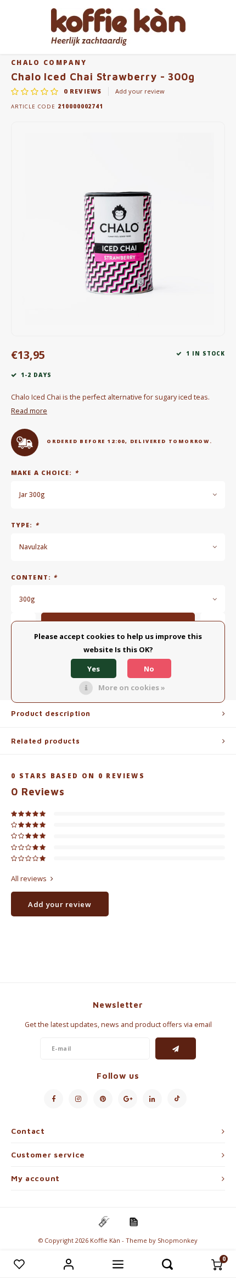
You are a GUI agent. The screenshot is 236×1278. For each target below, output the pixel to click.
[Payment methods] (103, 1221)
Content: (34, 577)
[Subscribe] (175, 1048)
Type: (25, 525)
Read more (29, 411)
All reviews (29, 878)
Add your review (140, 91)
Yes (93, 669)
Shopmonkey (178, 1240)
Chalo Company (49, 62)
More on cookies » (131, 687)
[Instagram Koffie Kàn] (78, 1098)
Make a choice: (44, 472)
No (149, 669)
